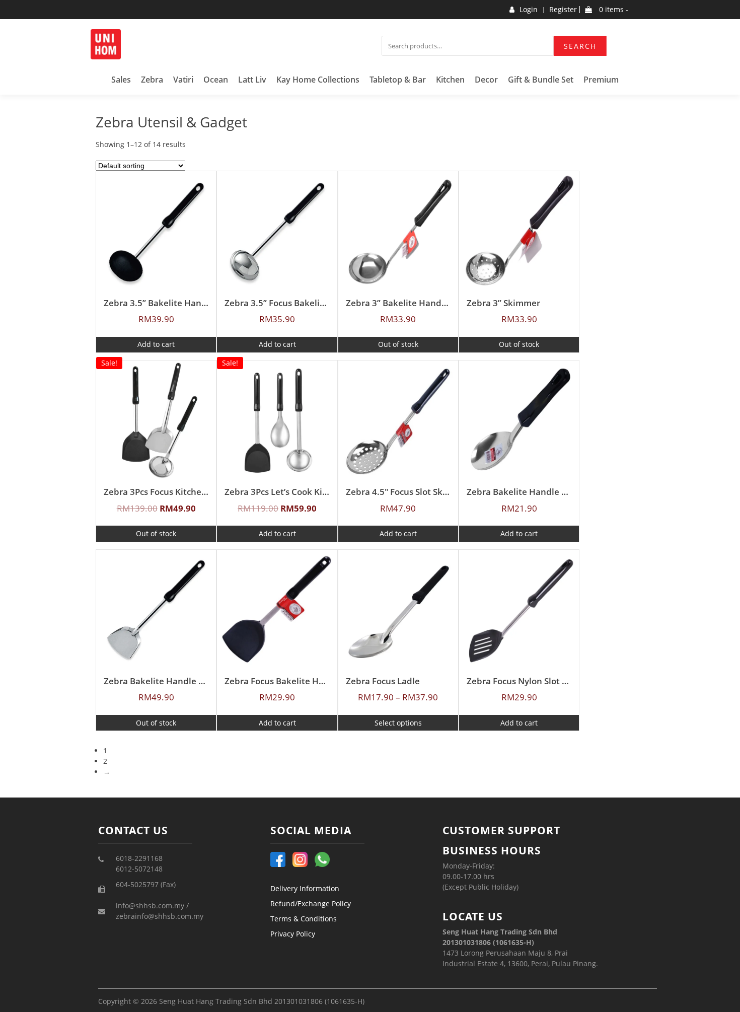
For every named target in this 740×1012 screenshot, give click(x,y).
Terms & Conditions (303, 918)
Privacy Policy (292, 933)
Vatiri (183, 79)
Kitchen (450, 79)
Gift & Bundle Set (540, 79)
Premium (601, 79)
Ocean (215, 79)
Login (529, 9)
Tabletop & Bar (397, 79)
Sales (121, 79)
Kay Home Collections (317, 79)
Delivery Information (304, 888)
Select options (398, 723)
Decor (486, 79)
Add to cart (156, 344)
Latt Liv (252, 79)
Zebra (152, 79)
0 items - (612, 9)
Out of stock (398, 344)
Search (580, 46)
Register (563, 9)
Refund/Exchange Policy (310, 903)
